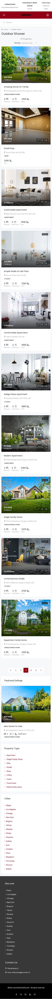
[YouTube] (35, 994)
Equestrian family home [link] (15, 640)
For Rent (45, 173)
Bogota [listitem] (9, 821)
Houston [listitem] (9, 837)
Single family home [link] (13, 517)
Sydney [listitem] (9, 841)
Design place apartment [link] (15, 394)
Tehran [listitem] (9, 825)
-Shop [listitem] (8, 771)
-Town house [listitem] (11, 783)
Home (6, 29)
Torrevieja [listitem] (10, 861)
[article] (26, 713)
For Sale (45, 50)
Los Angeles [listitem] (11, 809)
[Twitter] (21, 994)
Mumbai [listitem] (9, 829)
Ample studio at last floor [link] (16, 271)
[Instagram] (26, 994)
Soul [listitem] (8, 845)
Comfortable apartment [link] (16, 332)
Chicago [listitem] (9, 813)
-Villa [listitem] (8, 763)
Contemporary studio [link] (14, 578)
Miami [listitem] (8, 805)
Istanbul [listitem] (9, 849)
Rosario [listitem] (9, 865)
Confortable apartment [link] (15, 209)
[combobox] (29, 42)
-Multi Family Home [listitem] (14, 787)
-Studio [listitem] (9, 767)
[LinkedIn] (30, 994)
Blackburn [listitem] (10, 857)
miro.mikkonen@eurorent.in (18, 972)
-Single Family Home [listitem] (14, 759)
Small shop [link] (9, 148)
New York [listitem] (10, 817)
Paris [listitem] (8, 853)
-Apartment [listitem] (10, 755)
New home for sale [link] (13, 726)
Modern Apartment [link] (13, 455)
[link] (26, 64)
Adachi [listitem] (8, 869)
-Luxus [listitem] (8, 779)
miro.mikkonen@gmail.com (9, 7)
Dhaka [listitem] (8, 833)
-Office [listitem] (9, 775)
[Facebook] (16, 994)
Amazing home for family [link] (16, 86)
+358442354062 (9, 4)
